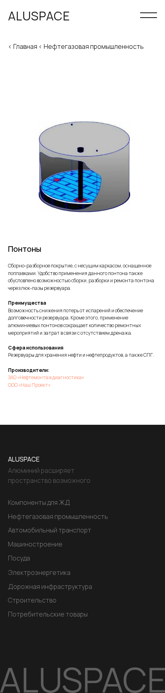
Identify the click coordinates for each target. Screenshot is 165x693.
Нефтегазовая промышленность (58, 516)
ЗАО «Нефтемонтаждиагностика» (46, 377)
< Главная (22, 46)
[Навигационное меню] (148, 16)
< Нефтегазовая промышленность (91, 46)
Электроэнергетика (39, 572)
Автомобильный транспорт (49, 530)
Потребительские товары (48, 614)
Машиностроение (35, 544)
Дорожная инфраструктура (50, 586)
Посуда (19, 558)
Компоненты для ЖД (39, 502)
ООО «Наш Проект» (29, 385)
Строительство (32, 600)
